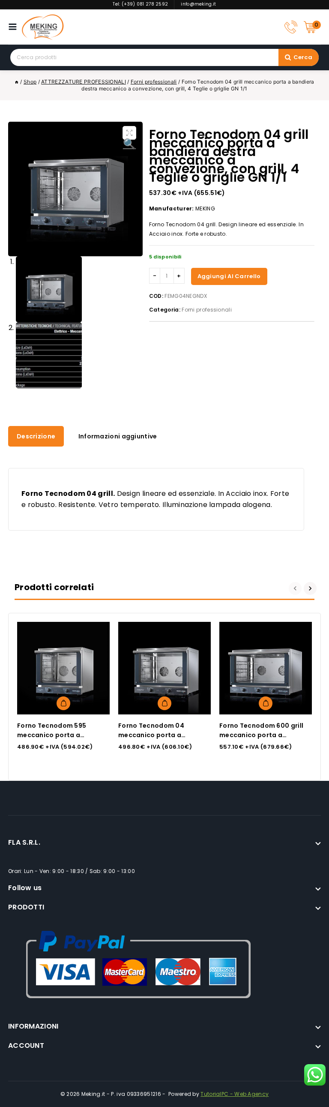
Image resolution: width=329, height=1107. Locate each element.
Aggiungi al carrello (229, 276)
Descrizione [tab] (36, 436)
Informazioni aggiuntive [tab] (117, 436)
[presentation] (296, 588)
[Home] (17, 81)
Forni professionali (207, 309)
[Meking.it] (42, 27)
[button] (129, 133)
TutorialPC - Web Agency (234, 1094)
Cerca (303, 57)
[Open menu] (14, 26)
